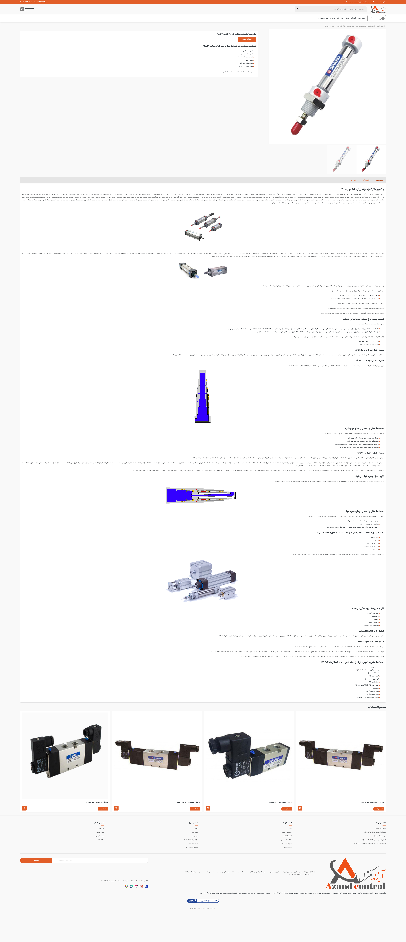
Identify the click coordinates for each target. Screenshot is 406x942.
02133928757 (278, 893)
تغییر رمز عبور (100, 832)
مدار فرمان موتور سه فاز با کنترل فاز (375, 832)
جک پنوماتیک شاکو (361, 26)
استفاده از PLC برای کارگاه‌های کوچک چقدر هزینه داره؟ (369, 843)
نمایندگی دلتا (288, 847)
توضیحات (379, 180)
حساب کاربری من (99, 836)
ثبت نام (101, 828)
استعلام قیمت (247, 39)
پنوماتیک (379, 26)
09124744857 (41, 2)
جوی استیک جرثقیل (380, 836)
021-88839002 (27, 2)
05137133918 (204, 893)
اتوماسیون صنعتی (286, 832)
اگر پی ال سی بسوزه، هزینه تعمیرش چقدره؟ (373, 840)
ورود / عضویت (29, 8)
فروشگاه (353, 18)
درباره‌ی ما (195, 836)
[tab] (380, 180)
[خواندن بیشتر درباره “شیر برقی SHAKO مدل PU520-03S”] (208, 808)
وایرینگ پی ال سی (380, 828)
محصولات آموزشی (286, 840)
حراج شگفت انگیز (287, 843)
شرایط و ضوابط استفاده (191, 840)
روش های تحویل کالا (191, 847)
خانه (384, 26)
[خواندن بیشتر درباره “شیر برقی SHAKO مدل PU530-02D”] (116, 808)
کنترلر (290, 828)
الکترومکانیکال (287, 836)
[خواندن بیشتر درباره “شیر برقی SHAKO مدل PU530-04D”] (300, 808)
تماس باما (340, 18)
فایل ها (353, 180)
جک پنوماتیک (372, 26)
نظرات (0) (366, 180)
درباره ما (332, 18)
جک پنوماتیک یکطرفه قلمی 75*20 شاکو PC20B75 (339, 26)
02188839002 (337, 893)
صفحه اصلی (362, 18)
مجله (347, 18)
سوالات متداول (323, 18)
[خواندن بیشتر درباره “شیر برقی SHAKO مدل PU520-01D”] (24, 808)
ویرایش (26, 10)
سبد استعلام (100, 840)
